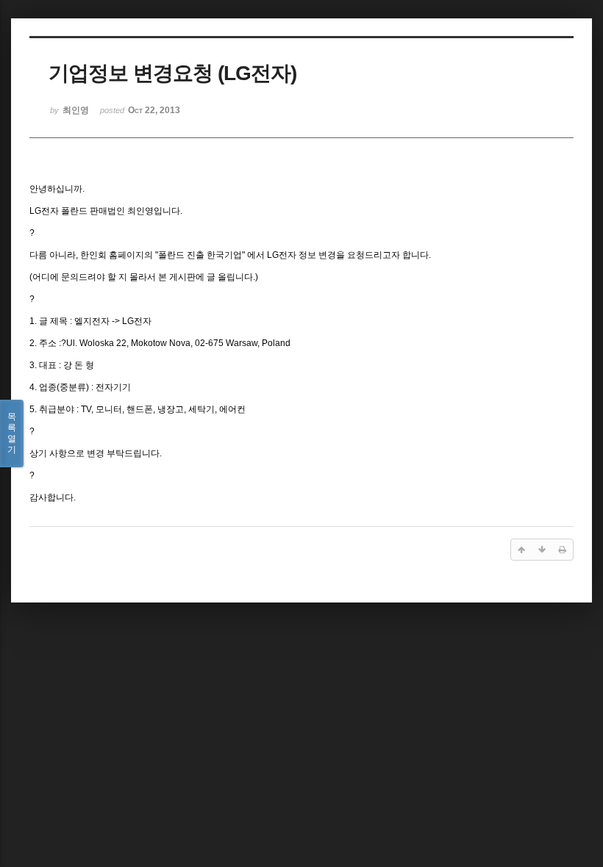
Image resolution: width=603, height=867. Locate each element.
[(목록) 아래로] (542, 549)
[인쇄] (562, 549)
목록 (11, 433)
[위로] (521, 549)
